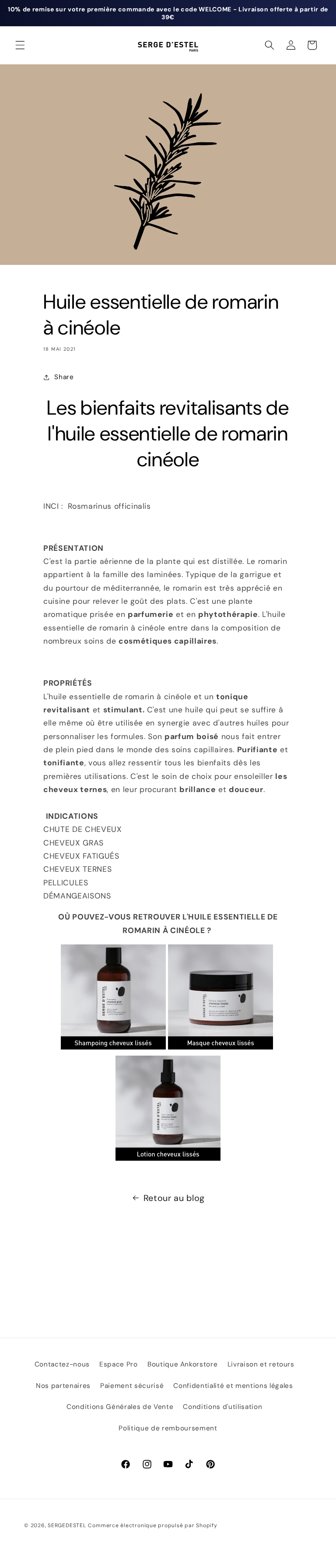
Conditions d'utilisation (222, 1406)
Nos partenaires (63, 1385)
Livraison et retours (261, 1364)
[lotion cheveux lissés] (168, 1160)
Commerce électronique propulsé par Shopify (152, 1525)
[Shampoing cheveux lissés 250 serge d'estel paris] (113, 1048)
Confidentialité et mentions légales (233, 1385)
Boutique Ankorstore (182, 1364)
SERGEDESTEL (67, 1525)
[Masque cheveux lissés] (220, 1048)
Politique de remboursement (168, 1428)
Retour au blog (174, 1198)
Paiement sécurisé (132, 1385)
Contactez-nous (62, 1364)
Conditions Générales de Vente (119, 1406)
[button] (20, 45)
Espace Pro (118, 1364)
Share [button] (64, 377)
